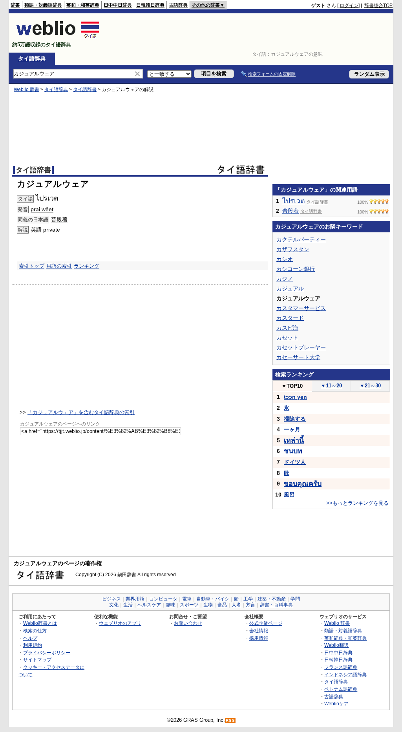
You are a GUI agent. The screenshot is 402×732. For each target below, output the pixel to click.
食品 (222, 604)
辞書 (15, 5)
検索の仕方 (35, 630)
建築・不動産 (272, 599)
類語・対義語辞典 (43, 5)
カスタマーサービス (301, 308)
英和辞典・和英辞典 (345, 638)
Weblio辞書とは (40, 623)
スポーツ (189, 604)
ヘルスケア (149, 604)
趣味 (170, 604)
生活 (128, 604)
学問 (295, 599)
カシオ (284, 259)
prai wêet (42, 209)
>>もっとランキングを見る (357, 503)
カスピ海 (287, 328)
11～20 (331, 386)
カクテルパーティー (301, 239)
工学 (248, 599)
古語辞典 (178, 5)
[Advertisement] (250, 33)
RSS (230, 720)
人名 (236, 604)
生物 (208, 604)
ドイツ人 (295, 462)
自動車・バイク (212, 599)
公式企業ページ (265, 623)
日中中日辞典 (118, 5)
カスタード (290, 318)
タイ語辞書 (85, 89)
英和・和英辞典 (82, 5)
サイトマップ (37, 659)
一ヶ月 (292, 429)
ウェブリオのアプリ (120, 623)
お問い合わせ (188, 623)
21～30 (370, 386)
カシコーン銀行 (295, 269)
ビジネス (111, 599)
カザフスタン (292, 249)
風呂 (289, 494)
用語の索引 (59, 266)
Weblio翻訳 (336, 645)
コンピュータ (163, 599)
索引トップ (31, 266)
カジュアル (290, 288)
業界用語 (135, 599)
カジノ (284, 279)
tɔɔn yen (295, 397)
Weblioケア (336, 703)
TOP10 (292, 386)
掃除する (295, 419)
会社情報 (258, 630)
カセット (287, 337)
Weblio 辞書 (26, 89)
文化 (114, 604)
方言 (250, 604)
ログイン (349, 5)
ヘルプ (30, 638)
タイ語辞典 (32, 58)
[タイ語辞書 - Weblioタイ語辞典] (58, 38)
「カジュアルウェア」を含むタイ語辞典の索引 (81, 412)
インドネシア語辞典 (345, 674)
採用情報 (258, 638)
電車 (187, 599)
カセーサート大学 (298, 357)
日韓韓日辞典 (150, 5)
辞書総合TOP (378, 5)
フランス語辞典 (340, 667)
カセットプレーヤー (301, 347)
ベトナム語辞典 (340, 689)
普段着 (59, 219)
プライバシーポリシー (46, 652)
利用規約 (32, 645)
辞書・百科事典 (276, 604)
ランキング (86, 266)
